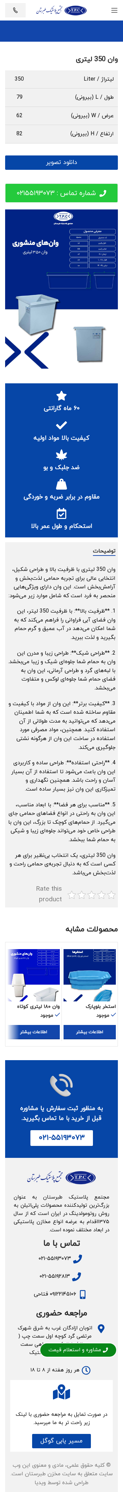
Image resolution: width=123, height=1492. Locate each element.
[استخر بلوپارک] (90, 975)
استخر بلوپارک (101, 1006)
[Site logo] (61, 10)
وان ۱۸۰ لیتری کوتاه (38, 1006)
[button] (61, 1441)
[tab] (104, 551)
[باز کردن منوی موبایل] (114, 10)
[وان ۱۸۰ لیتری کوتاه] (34, 975)
